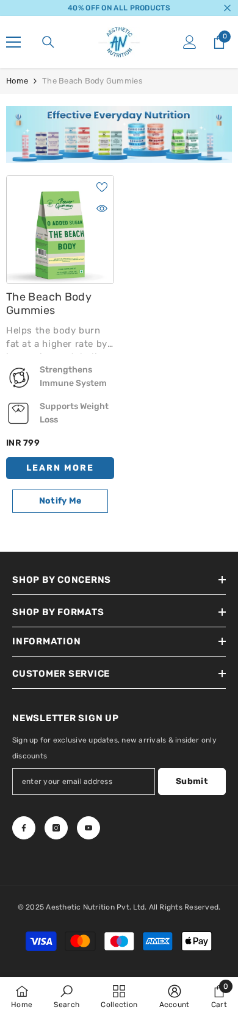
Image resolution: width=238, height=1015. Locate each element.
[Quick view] (102, 208)
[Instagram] (56, 827)
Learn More (60, 468)
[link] (119, 134)
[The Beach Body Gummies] (60, 229)
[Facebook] (23, 827)
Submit (192, 781)
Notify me (60, 501)
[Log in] (190, 42)
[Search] (48, 42)
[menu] (13, 42)
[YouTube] (88, 827)
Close (227, 8)
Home (17, 80)
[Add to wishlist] (102, 187)
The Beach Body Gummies (92, 80)
